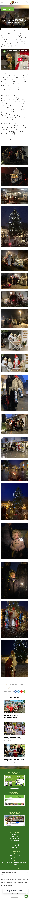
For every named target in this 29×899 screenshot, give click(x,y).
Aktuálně (7, 9)
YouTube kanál (14, 808)
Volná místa (14, 842)
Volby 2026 (14, 847)
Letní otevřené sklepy (14, 855)
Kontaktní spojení (14, 838)
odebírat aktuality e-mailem (15, 684)
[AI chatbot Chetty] (26, 896)
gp (21, 691)
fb (15, 691)
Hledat (27, 2)
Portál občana (14, 834)
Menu (2, 2)
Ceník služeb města (14, 840)
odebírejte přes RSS (16, 688)
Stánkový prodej (14, 845)
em (24, 691)
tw (18, 691)
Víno (11, 762)
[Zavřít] (27, 872)
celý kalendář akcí (14, 864)
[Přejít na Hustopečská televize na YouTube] (14, 800)
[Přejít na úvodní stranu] (14, 3)
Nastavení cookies (14, 897)
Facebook (14, 828)
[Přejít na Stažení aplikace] (14, 780)
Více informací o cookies (8, 877)
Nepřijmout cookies (14, 893)
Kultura (16, 30)
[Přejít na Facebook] (14, 820)
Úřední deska (14, 836)
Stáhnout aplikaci (15, 788)
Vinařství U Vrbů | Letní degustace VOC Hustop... (14, 862)
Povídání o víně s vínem (14, 858)
